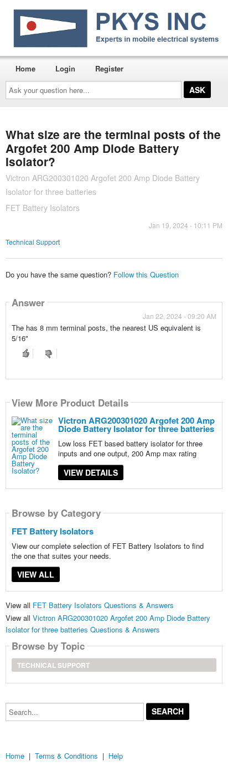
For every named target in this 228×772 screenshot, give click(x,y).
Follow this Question (146, 274)
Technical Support (33, 241)
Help (115, 755)
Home (25, 68)
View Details (91, 472)
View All (35, 574)
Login (65, 68)
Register (109, 68)
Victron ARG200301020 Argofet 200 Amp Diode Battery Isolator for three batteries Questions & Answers (108, 624)
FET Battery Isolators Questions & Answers (103, 605)
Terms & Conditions (66, 755)
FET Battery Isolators (53, 531)
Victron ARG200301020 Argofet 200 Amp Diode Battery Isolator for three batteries (136, 424)
